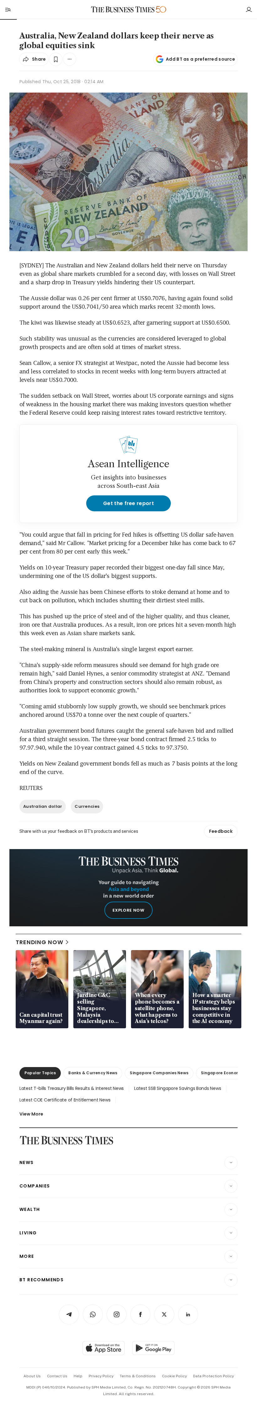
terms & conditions (138, 1376)
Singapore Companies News (159, 1072)
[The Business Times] (123, 9)
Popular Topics (40, 1072)
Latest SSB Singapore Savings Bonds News (177, 1088)
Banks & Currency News (92, 1072)
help (78, 1376)
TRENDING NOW (39, 942)
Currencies (87, 806)
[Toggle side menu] (8, 9)
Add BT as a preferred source (200, 59)
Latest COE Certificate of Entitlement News (64, 1100)
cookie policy (174, 1376)
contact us (57, 1376)
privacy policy (101, 1376)
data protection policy (213, 1376)
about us (32, 1376)
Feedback (221, 831)
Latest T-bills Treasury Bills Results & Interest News (71, 1088)
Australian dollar (42, 806)
